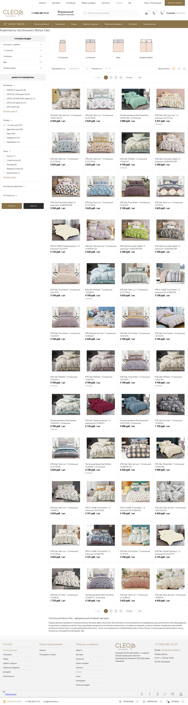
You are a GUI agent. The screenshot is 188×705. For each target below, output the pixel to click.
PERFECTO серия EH (16, 90)
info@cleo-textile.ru (170, 650)
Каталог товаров (16, 24)
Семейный (13, 138)
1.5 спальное (8, 50)
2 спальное (7, 56)
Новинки (42, 650)
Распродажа (80, 681)
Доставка (56, 3)
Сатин (11, 156)
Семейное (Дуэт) (9, 68)
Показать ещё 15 (10, 111)
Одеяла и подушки (10, 663)
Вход (147, 3)
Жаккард (12, 165)
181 (41, 50)
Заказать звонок (175, 3)
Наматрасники (8, 676)
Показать (11, 206)
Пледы (5, 659)
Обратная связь (14, 702)
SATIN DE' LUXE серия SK (18, 94)
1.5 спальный (15, 125)
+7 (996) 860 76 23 (32, 702)
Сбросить (33, 206)
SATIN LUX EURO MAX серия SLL (21, 99)
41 (41, 45)
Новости (42, 3)
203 (41, 56)
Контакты (106, 3)
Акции (78, 676)
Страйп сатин (14, 160)
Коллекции (70, 3)
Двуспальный (15, 129)
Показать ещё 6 (9, 177)
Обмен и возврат (89, 3)
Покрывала (7, 655)
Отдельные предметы (11, 668)
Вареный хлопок (15, 169)
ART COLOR (13, 107)
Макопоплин (13, 173)
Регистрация (156, 3)
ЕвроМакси (13, 142)
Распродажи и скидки (47, 655)
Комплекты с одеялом (11, 45)
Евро (5, 62)
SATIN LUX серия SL (16, 103)
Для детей (7, 672)
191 (41, 68)
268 (41, 62)
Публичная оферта (83, 685)
